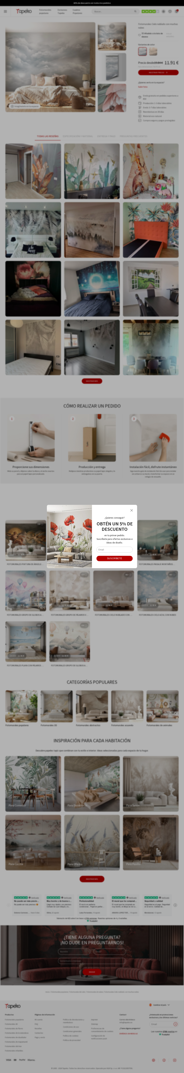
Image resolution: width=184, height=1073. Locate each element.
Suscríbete (114, 558)
